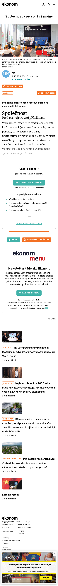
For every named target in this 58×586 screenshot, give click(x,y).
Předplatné (6, 543)
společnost (7, 93)
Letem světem (10, 494)
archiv (10, 67)
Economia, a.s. (26, 522)
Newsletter (6, 550)
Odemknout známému (38, 239)
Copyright (6, 522)
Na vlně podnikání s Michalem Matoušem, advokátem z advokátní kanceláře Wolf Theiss (28, 351)
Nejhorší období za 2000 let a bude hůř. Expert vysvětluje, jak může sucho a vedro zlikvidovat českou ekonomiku (29, 387)
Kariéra (5, 547)
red (14, 72)
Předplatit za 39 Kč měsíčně (29, 183)
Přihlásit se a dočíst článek (29, 223)
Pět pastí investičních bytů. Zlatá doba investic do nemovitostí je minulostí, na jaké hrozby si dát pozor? (28, 463)
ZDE (46, 308)
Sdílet (15, 239)
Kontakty (5, 538)
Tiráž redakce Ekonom (11, 540)
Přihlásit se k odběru (29, 293)
